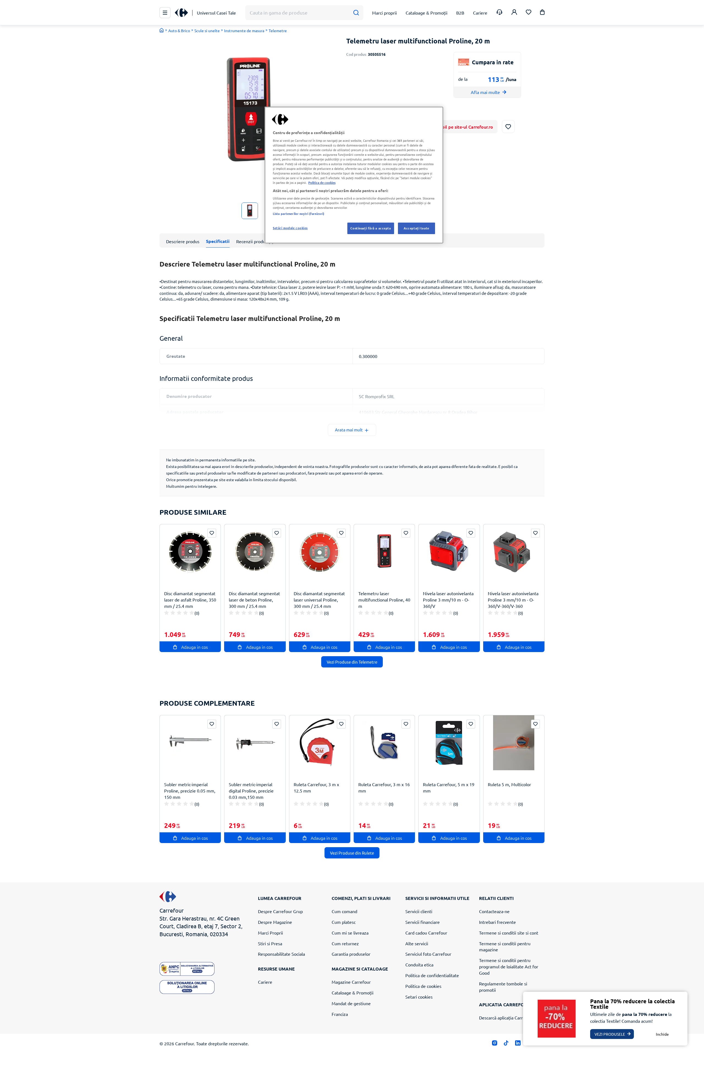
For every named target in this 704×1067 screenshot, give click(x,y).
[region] (354, 175)
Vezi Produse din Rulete (352, 852)
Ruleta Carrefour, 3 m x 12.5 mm (316, 787)
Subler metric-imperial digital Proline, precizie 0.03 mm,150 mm (251, 790)
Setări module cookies (290, 228)
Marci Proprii (270, 932)
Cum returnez (345, 943)
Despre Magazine (275, 922)
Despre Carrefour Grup (280, 911)
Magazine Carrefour (351, 982)
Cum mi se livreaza (350, 932)
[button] (542, 13)
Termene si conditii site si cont (508, 932)
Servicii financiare (422, 922)
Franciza (340, 1014)
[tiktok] (506, 1044)
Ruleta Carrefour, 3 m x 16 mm (384, 787)
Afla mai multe (485, 92)
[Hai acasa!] (162, 30)
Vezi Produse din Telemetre (352, 661)
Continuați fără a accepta (370, 228)
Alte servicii (416, 943)
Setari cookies (419, 996)
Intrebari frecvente (497, 922)
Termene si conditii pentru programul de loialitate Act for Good (508, 966)
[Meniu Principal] (165, 12)
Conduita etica (419, 964)
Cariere (265, 982)
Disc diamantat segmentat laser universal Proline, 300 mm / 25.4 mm (319, 600)
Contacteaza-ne (494, 911)
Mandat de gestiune (351, 1003)
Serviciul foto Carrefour (428, 954)
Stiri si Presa (270, 943)
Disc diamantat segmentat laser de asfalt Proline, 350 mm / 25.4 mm (190, 600)
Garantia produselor (351, 954)
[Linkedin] (517, 1044)
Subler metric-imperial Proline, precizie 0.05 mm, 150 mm (189, 790)
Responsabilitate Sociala (281, 954)
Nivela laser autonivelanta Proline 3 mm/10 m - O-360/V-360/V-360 (513, 600)
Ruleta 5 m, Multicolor (509, 784)
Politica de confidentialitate (432, 975)
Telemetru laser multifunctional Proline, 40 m (384, 600)
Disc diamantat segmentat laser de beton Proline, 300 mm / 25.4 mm (254, 600)
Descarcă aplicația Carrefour (506, 1017)
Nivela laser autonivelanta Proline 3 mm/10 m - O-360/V (448, 600)
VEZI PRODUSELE (610, 1034)
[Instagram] (494, 1044)
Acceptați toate (416, 228)
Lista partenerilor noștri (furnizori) (298, 213)
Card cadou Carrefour (426, 932)
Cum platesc (344, 922)
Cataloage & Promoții (352, 992)
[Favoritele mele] (528, 12)
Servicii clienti (418, 911)
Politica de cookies (423, 986)
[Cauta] (356, 12)
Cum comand (344, 911)
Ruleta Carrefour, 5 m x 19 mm (448, 787)
